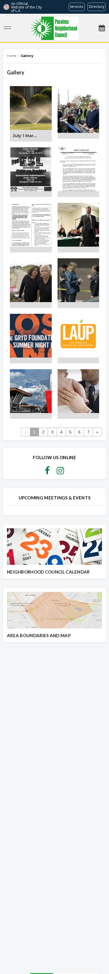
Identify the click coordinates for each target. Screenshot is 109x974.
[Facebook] (47, 472)
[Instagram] (60, 472)
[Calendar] (102, 28)
